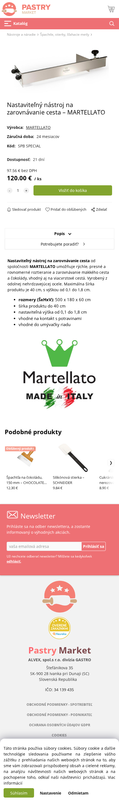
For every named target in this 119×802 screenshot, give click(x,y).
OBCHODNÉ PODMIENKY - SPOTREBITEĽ (59, 704)
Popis (59, 233)
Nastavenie (50, 793)
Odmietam (78, 793)
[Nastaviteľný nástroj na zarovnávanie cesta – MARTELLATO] (59, 70)
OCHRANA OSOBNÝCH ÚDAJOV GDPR (59, 725)
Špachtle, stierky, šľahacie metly (64, 34)
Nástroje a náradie (21, 34)
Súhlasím (18, 793)
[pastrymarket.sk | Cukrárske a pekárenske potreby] (25, 7)
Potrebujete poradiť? (60, 244)
